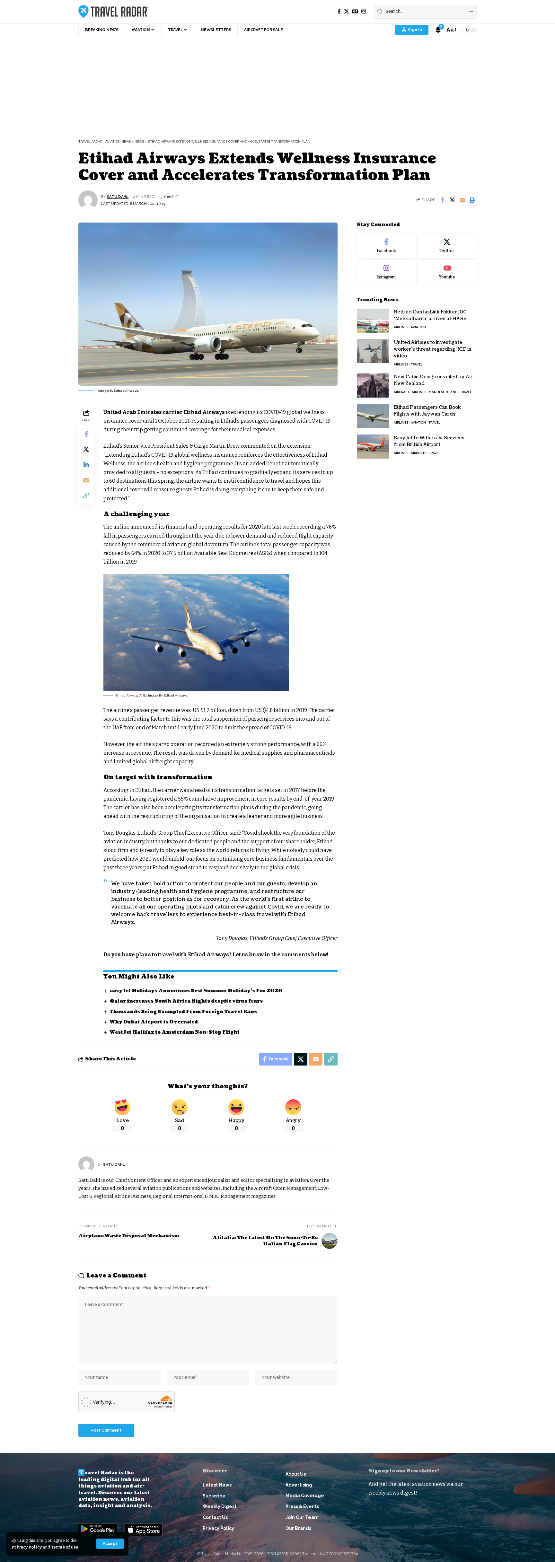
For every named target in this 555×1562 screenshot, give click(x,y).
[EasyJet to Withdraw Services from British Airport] (373, 446)
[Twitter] (447, 246)
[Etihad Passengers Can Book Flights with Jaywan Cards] (373, 416)
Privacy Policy (26, 1547)
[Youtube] (447, 272)
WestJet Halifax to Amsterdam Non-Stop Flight (175, 1032)
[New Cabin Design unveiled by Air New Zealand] (373, 385)
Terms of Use (64, 1547)
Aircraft (401, 392)
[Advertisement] (277, 84)
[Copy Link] (86, 495)
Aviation (418, 327)
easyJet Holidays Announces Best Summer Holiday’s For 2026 (196, 991)
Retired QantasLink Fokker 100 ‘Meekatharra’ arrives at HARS (430, 315)
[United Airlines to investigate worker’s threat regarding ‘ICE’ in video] (373, 351)
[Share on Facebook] (442, 200)
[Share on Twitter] (452, 200)
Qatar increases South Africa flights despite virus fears (186, 1001)
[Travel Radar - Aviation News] (113, 11)
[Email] (462, 200)
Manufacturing (443, 392)
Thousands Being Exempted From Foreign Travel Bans (183, 1012)
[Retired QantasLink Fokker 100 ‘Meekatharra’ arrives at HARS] (373, 321)
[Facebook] (339, 11)
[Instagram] (363, 11)
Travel (417, 364)
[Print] (472, 200)
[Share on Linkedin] (86, 464)
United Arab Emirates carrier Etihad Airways (164, 412)
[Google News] (355, 11)
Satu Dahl (117, 196)
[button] (110, 1544)
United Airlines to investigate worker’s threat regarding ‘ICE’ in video (432, 349)
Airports (418, 453)
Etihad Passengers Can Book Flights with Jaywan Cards (427, 410)
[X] (346, 11)
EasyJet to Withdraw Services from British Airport (429, 441)
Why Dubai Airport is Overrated (154, 1022)
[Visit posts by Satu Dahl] (88, 200)
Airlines (401, 327)
